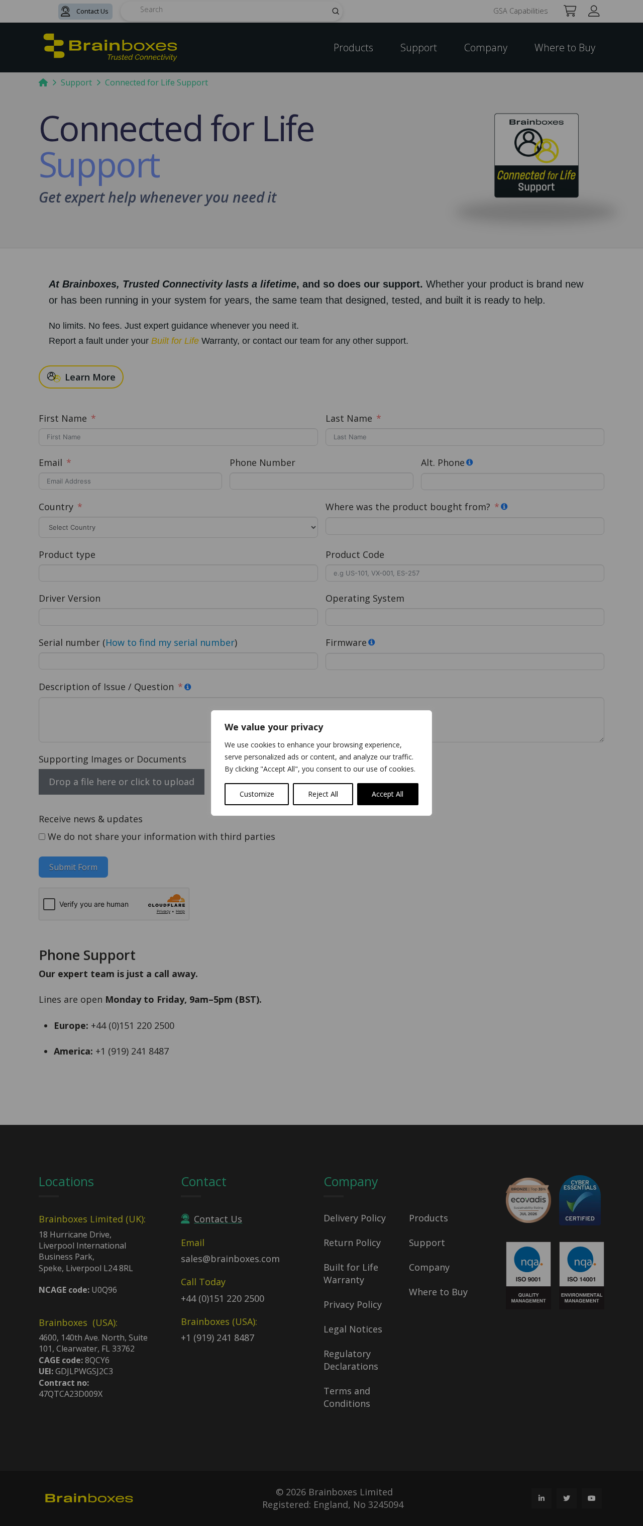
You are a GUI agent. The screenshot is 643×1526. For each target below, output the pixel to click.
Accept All (387, 794)
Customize (257, 794)
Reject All (323, 794)
